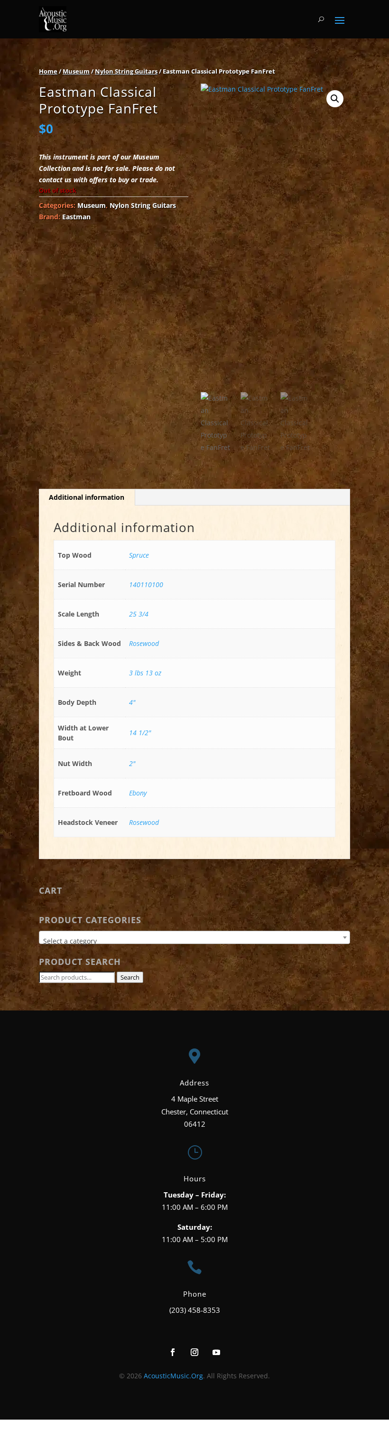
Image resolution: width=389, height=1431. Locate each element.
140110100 (146, 584)
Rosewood (144, 643)
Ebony (138, 792)
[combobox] (194, 937)
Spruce (139, 555)
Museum (76, 71)
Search (129, 977)
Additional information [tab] (86, 497)
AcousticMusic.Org (173, 1375)
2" (132, 763)
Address (194, 1082)
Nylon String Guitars (126, 71)
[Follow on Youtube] (216, 1352)
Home (48, 71)
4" (132, 702)
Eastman (76, 216)
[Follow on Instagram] (194, 1352)
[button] (334, 98)
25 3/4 (138, 613)
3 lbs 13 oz (145, 672)
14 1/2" (140, 732)
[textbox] (194, 941)
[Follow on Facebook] (172, 1352)
